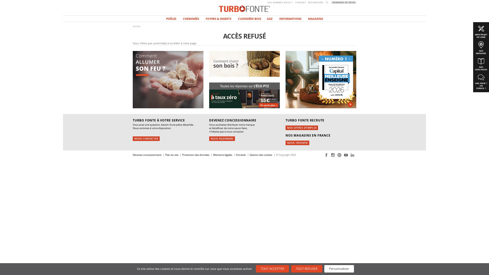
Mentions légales (222, 155)
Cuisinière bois (249, 19)
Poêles (171, 19)
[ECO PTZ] (244, 95)
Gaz (270, 19)
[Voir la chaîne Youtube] (346, 155)
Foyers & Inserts (218, 19)
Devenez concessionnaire (147, 155)
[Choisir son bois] (244, 63)
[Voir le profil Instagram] (333, 155)
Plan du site (171, 155)
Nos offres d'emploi (302, 127)
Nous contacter (146, 138)
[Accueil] (244, 8)
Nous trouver (297, 143)
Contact (300, 2)
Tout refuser (306, 269)
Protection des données (195, 155)
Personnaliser (339, 269)
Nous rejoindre (222, 138)
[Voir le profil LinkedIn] (352, 155)
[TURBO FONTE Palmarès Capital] (321, 79)
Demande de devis (343, 2)
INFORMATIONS (290, 19)
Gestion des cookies (261, 155)
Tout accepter (272, 269)
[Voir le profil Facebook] (326, 155)
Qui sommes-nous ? (280, 2)
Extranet (241, 155)
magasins (315, 19)
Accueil (137, 26)
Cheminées (191, 19)
